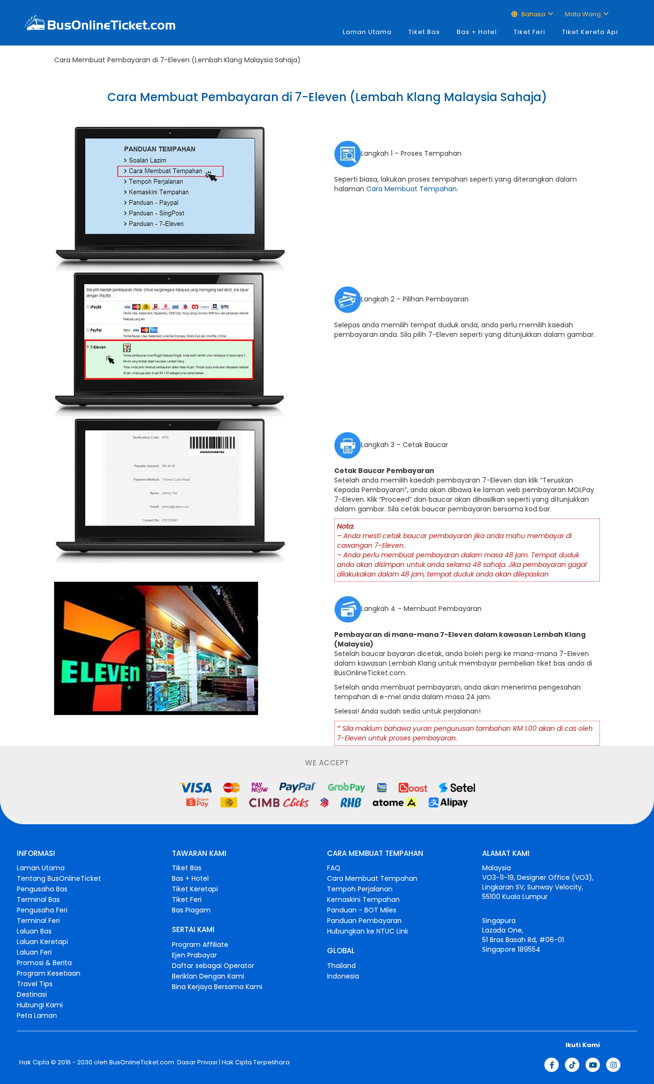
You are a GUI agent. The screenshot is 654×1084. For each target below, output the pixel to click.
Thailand (341, 965)
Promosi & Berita (44, 963)
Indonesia (343, 976)
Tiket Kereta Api (590, 31)
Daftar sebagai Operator (213, 965)
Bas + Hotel (477, 31)
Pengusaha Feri (42, 910)
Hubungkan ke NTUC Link (367, 931)
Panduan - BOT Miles (361, 910)
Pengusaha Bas (42, 889)
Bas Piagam (191, 910)
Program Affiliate (200, 944)
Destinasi (32, 994)
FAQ (333, 868)
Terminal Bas (38, 899)
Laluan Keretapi (42, 941)
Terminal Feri (38, 920)
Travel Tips (35, 984)
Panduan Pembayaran (364, 920)
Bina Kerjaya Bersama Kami (217, 987)
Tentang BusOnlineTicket (59, 878)
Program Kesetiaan (48, 973)
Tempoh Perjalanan (360, 889)
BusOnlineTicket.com (142, 1062)
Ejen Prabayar (194, 955)
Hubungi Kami (40, 1005)
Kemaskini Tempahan (363, 899)
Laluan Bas (34, 931)
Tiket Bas (424, 31)
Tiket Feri (529, 31)
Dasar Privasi (196, 1062)
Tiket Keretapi (195, 889)
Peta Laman (37, 1015)
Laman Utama (367, 31)
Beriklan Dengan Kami (208, 976)
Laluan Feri (34, 952)
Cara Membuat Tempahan (411, 189)
